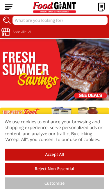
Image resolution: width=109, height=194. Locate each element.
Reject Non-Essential (54, 169)
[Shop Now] (8, 7)
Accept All (54, 154)
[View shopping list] (101, 7)
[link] (54, 70)
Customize (54, 183)
